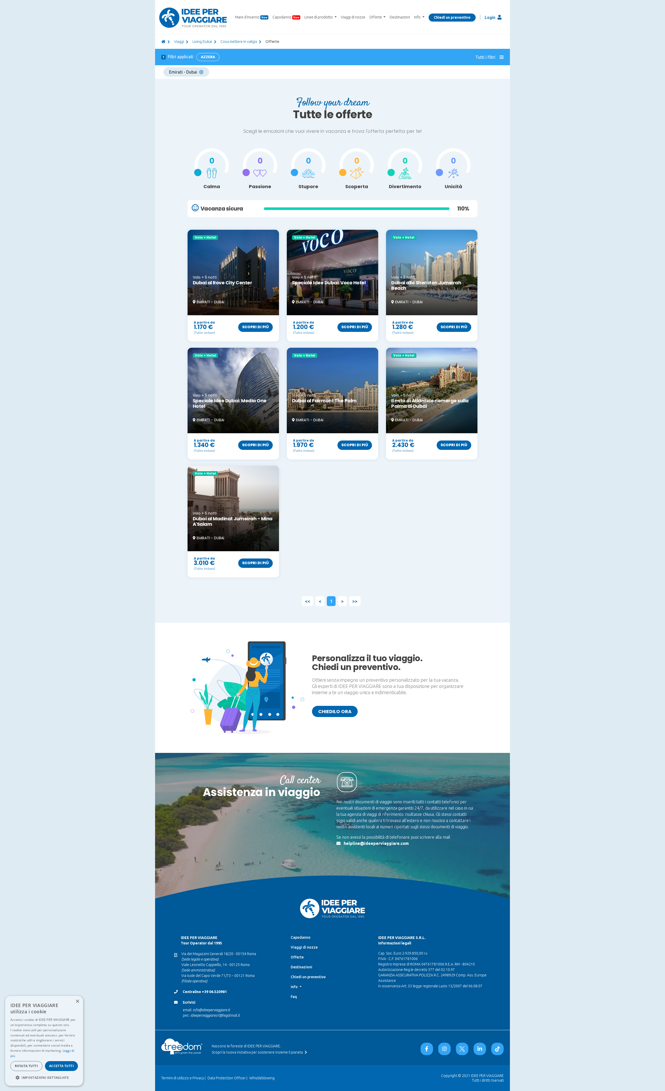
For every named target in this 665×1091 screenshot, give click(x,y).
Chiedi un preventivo (452, 17)
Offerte (297, 957)
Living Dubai (202, 42)
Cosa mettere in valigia (239, 42)
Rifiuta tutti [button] (26, 1066)
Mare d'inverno (251, 17)
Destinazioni (400, 17)
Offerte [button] (376, 17)
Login (490, 17)
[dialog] (44, 1041)
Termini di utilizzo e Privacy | (183, 1078)
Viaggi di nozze (353, 17)
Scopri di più (255, 327)
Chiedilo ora (334, 711)
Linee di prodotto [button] (319, 17)
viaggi (179, 42)
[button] (44, 1077)
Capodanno (285, 17)
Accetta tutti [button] (61, 1066)
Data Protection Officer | (227, 1078)
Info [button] (417, 17)
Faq (294, 997)
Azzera (208, 57)
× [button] (77, 1001)
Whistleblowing (262, 1078)
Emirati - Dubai (183, 72)
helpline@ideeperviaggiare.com (376, 843)
